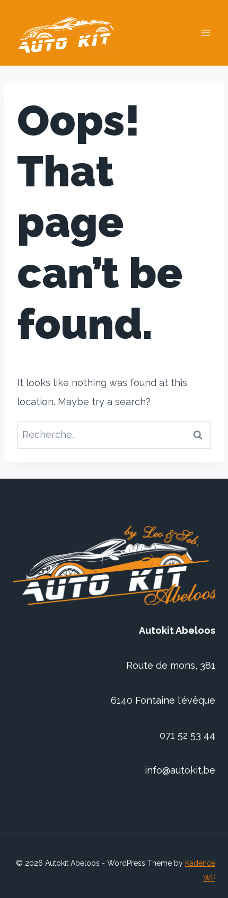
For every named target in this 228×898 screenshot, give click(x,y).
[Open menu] (205, 33)
